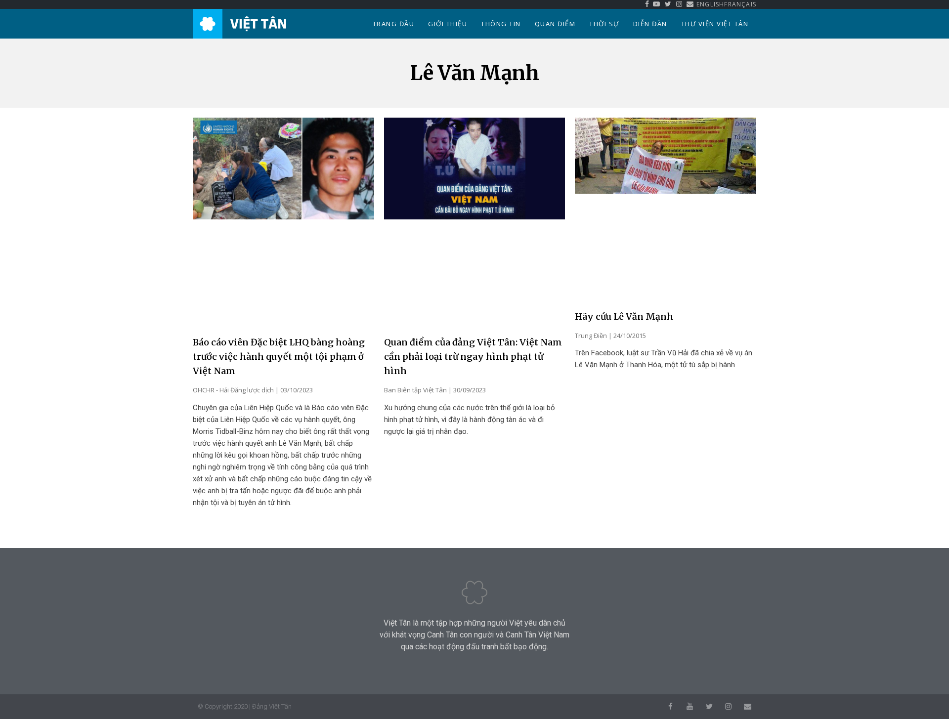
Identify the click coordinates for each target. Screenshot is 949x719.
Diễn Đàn (650, 23)
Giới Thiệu (447, 23)
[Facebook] (670, 706)
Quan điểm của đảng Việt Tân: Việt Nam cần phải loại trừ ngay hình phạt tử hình (473, 357)
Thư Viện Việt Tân (715, 23)
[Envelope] (747, 706)
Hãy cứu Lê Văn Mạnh (624, 316)
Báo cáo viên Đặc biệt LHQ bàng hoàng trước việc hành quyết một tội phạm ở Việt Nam (279, 357)
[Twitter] (709, 706)
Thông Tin (501, 23)
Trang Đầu (394, 23)
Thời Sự (604, 23)
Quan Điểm (555, 23)
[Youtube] (689, 706)
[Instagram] (728, 706)
